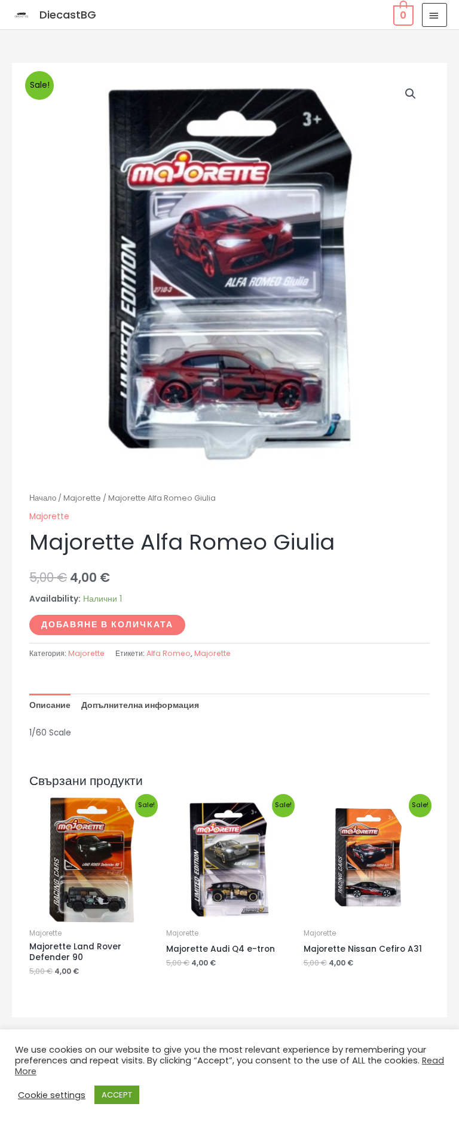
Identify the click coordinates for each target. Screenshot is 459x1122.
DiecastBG (67, 14)
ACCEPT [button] (117, 1094)
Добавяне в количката (107, 624)
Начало (42, 498)
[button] (410, 94)
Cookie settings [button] (51, 1095)
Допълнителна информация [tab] (140, 705)
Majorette (82, 498)
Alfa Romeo (168, 653)
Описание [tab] (50, 705)
